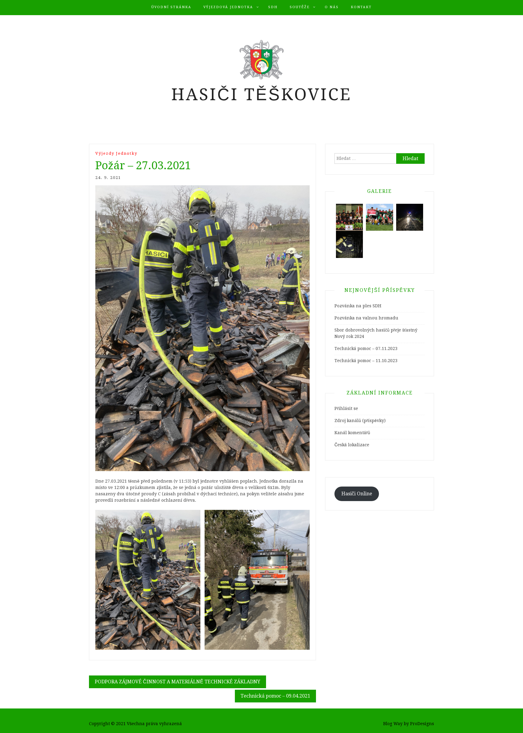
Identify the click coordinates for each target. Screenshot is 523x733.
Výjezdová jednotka (228, 7)
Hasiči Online (356, 494)
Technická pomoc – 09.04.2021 (275, 696)
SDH (273, 7)
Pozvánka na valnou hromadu (366, 317)
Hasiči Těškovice (261, 94)
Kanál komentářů (352, 432)
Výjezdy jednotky (116, 153)
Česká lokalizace (351, 444)
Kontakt (361, 7)
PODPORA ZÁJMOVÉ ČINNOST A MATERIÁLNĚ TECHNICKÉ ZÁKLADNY (177, 682)
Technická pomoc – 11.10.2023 (365, 360)
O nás (332, 7)
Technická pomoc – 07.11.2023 (365, 348)
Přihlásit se (346, 408)
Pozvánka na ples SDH (357, 305)
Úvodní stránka (171, 7)
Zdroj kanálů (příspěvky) (360, 420)
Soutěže (300, 7)
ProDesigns (422, 723)
